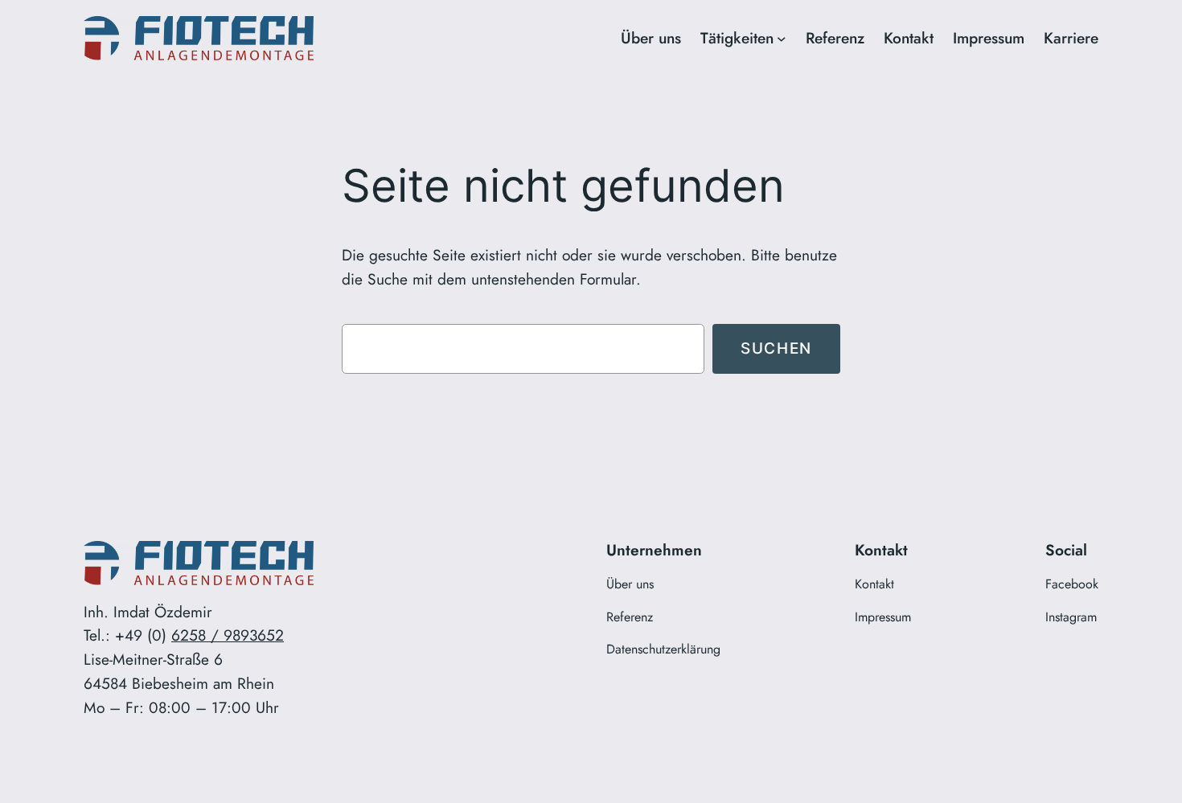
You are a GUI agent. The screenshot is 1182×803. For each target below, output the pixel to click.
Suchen (776, 348)
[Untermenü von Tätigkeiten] (781, 38)
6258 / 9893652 (227, 635)
